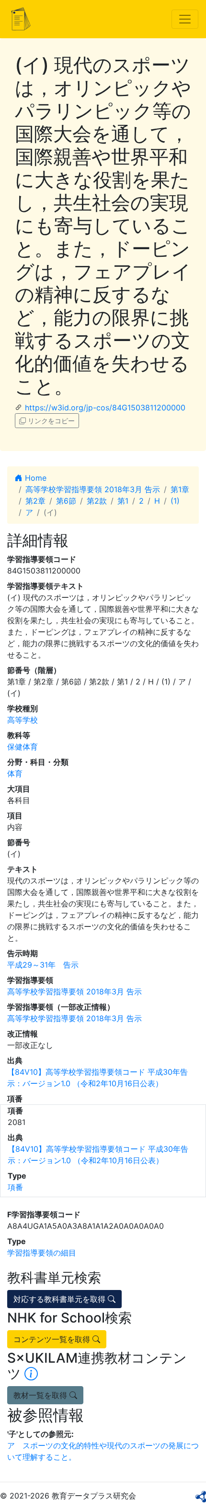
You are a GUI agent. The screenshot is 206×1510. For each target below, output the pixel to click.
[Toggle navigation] (185, 19)
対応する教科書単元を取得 (60, 1299)
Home (34, 478)
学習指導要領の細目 (41, 1252)
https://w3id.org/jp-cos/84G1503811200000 (105, 407)
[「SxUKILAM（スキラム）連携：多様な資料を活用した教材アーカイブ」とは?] (31, 1374)
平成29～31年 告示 (43, 965)
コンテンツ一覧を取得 (52, 1339)
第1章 (180, 489)
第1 (122, 501)
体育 (15, 773)
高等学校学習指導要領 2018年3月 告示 (92, 489)
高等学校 (22, 720)
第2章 (35, 501)
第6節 (66, 501)
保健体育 (22, 746)
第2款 (97, 501)
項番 (15, 1187)
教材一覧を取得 (41, 1395)
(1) (175, 501)
